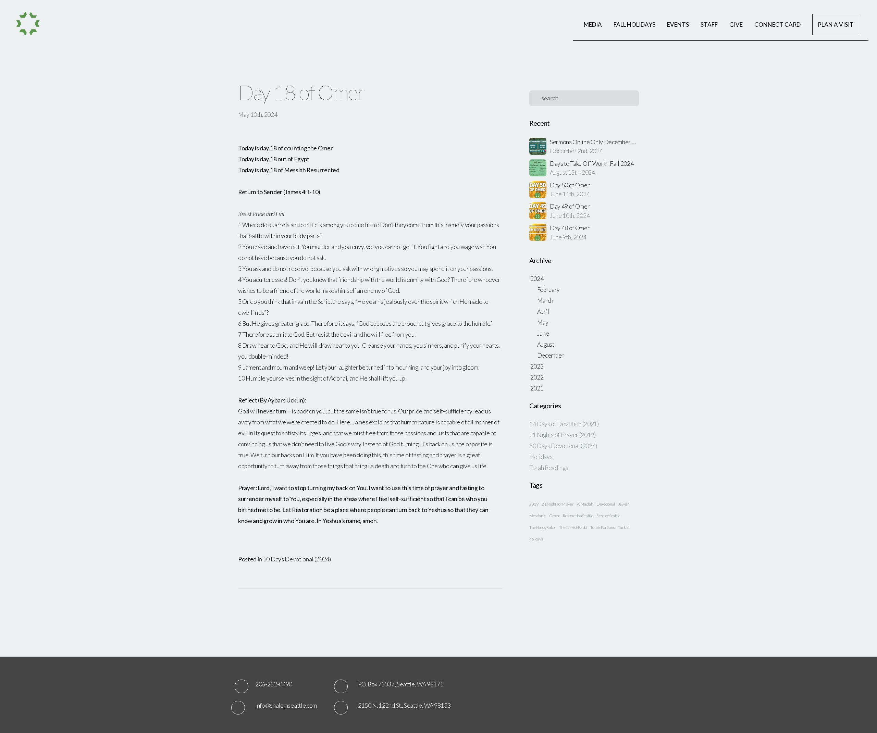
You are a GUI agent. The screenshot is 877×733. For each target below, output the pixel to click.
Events (678, 24)
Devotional (605, 504)
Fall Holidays (634, 24)
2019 (534, 504)
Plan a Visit (836, 24)
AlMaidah (585, 504)
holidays (536, 539)
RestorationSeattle (578, 515)
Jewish (624, 504)
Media (593, 24)
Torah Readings (548, 467)
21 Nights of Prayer (557, 504)
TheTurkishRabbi (573, 527)
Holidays (540, 456)
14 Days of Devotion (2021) (564, 423)
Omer (554, 515)
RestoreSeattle (608, 515)
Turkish (624, 527)
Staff (709, 24)
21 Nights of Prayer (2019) (562, 434)
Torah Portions (602, 527)
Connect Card (777, 24)
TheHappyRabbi (542, 527)
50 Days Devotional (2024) (297, 559)
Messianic (537, 515)
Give (736, 24)
